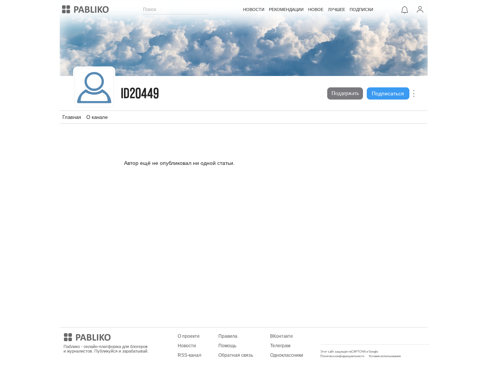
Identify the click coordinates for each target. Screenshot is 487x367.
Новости (187, 345)
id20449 (140, 94)
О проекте (189, 336)
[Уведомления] (404, 9)
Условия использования (385, 356)
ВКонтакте (281, 336)
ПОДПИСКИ (361, 9)
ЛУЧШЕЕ (336, 9)
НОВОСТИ (253, 9)
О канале (97, 117)
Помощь (227, 345)
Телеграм (280, 345)
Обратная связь (235, 355)
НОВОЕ (315, 9)
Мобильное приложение (346, 336)
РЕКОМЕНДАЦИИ (286, 9)
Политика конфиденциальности (342, 356)
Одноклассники (286, 355)
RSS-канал (189, 355)
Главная (71, 117)
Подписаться (388, 93)
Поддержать (345, 93)
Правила (227, 336)
